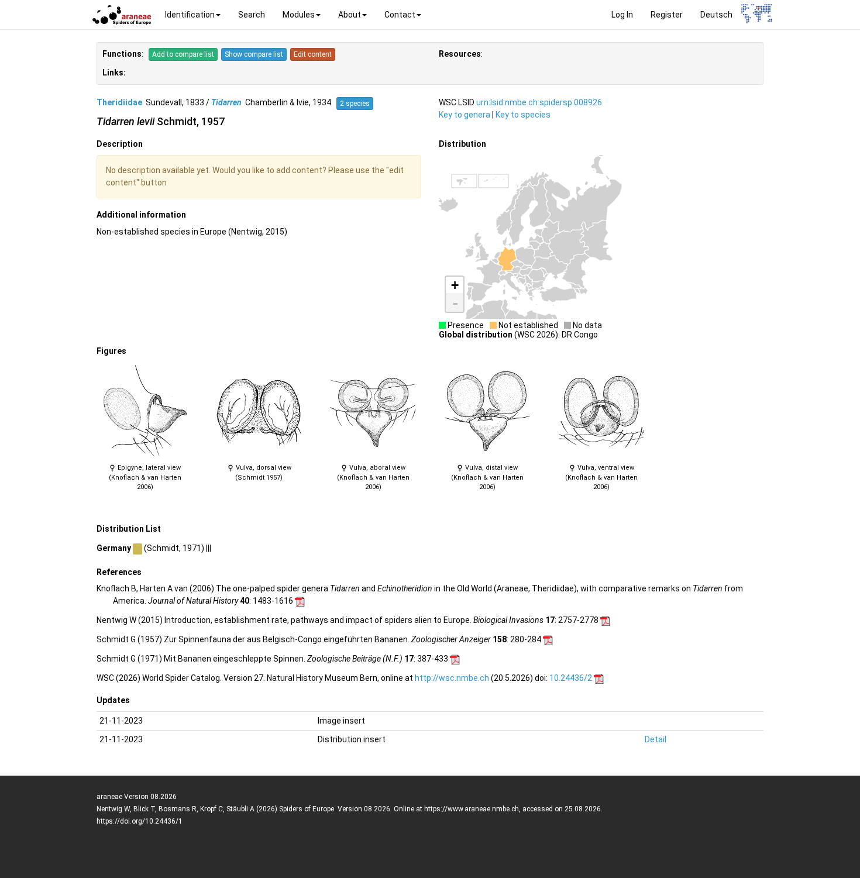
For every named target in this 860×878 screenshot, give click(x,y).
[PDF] (300, 600)
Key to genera (464, 114)
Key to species (523, 114)
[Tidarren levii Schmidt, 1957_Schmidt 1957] (259, 411)
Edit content (313, 54)
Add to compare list (183, 54)
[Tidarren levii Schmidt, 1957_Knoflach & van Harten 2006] (145, 411)
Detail (655, 739)
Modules (299, 14)
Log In (622, 14)
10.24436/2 (570, 678)
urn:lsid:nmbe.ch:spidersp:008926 (539, 102)
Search (251, 14)
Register (667, 14)
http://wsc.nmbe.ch (452, 678)
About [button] (349, 14)
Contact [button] (399, 14)
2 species (355, 103)
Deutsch (716, 14)
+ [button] (455, 285)
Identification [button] (190, 14)
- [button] (455, 303)
